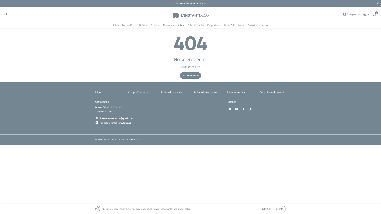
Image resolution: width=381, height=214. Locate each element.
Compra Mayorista (137, 92)
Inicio (116, 25)
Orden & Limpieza (233, 25)
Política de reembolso (205, 92)
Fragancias (212, 25)
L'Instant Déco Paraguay (128, 139)
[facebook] (243, 109)
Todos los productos (258, 25)
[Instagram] (229, 109)
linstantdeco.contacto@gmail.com (116, 118)
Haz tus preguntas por (115, 123)
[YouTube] (236, 109)
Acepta (279, 208)
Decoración (127, 25)
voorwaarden (167, 209)
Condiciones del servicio (272, 92)
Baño (142, 25)
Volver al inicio (190, 75)
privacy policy (184, 209)
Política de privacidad (172, 92)
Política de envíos (236, 92)
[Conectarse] (366, 14)
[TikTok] (250, 109)
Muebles (167, 25)
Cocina (153, 25)
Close (377, 3)
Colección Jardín (196, 25)
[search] (5, 14)
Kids (180, 25)
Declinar (266, 209)
